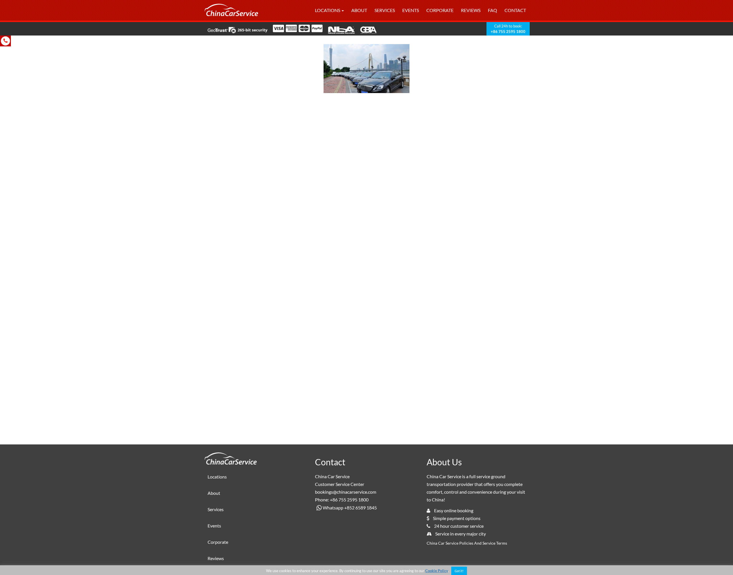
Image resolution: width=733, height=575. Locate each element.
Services (385, 10)
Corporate (440, 10)
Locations (328, 10)
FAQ (492, 10)
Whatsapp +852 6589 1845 (350, 507)
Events (410, 10)
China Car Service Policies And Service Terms (467, 543)
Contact (515, 10)
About (359, 10)
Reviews (470, 10)
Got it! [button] (459, 571)
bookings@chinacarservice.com (345, 492)
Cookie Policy (436, 570)
